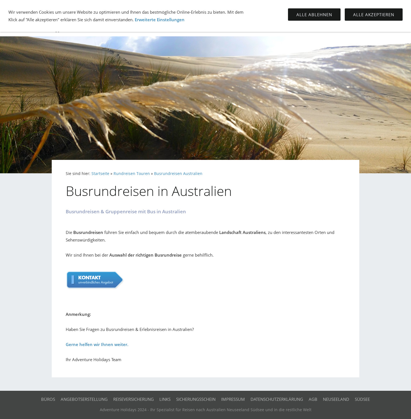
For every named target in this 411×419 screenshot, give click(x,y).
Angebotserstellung (84, 399)
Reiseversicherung (133, 399)
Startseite (100, 173)
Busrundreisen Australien (178, 173)
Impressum (233, 399)
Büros (48, 399)
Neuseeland (336, 399)
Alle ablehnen (314, 14)
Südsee (362, 399)
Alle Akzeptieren (373, 14)
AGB (313, 399)
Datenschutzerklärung (277, 399)
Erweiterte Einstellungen (160, 19)
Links (165, 399)
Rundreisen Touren (132, 173)
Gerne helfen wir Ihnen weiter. (97, 344)
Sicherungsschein (196, 399)
